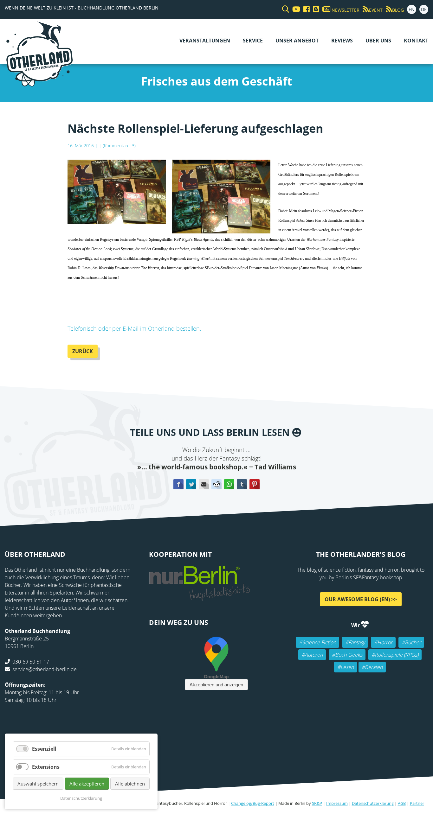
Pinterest (254, 484)
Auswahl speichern (38, 783)
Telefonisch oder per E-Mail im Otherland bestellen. (134, 328)
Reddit (216, 484)
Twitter (191, 484)
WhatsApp (229, 484)
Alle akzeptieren (86, 783)
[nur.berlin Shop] (199, 597)
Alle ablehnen (130, 783)
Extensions (46, 766)
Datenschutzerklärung (373, 803)
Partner (417, 803)
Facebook (178, 484)
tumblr (242, 484)
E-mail (204, 484)
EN (412, 9)
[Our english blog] (314, 9)
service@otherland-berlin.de (44, 669)
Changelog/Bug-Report (252, 803)
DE (424, 9)
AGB (402, 803)
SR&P (317, 803)
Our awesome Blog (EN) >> (361, 599)
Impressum (337, 803)
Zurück (82, 351)
